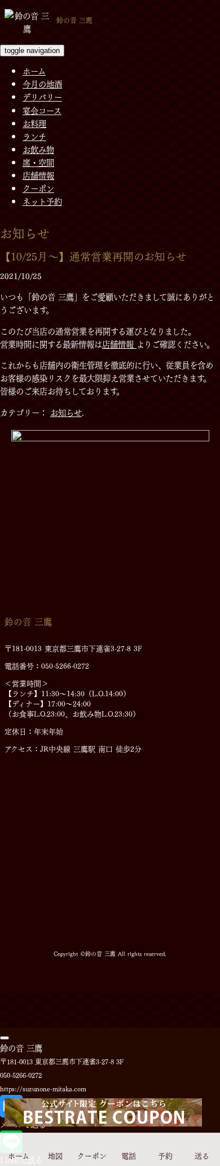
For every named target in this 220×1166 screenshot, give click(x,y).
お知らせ (66, 412)
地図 (55, 1154)
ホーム (34, 70)
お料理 (34, 123)
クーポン (38, 188)
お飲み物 (38, 149)
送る (202, 1154)
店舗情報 (38, 175)
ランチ (34, 136)
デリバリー (42, 96)
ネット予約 (42, 201)
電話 (128, 1154)
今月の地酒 (42, 83)
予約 (165, 1154)
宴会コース (42, 110)
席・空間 (38, 162)
